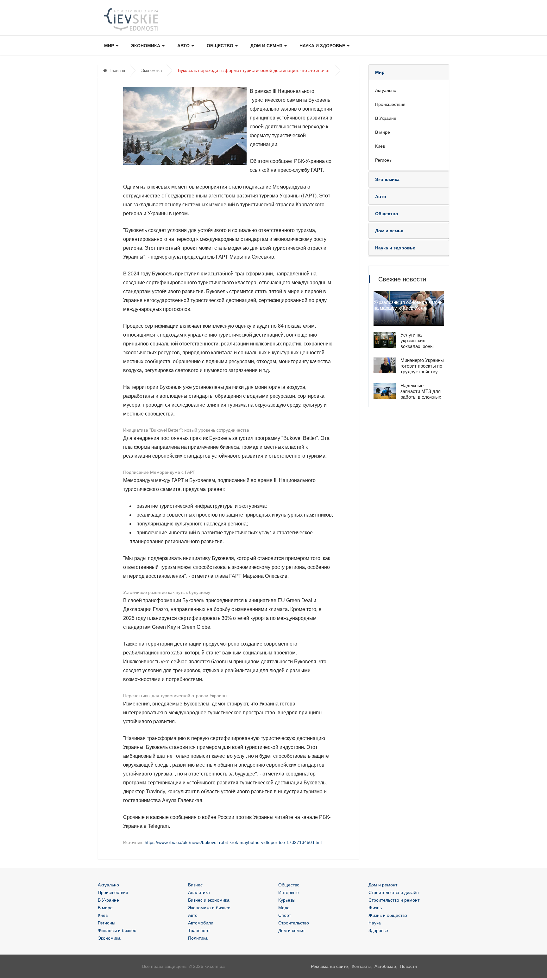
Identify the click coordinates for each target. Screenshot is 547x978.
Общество (220, 45)
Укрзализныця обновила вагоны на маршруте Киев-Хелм (408, 305)
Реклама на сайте (329, 966)
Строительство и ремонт (393, 900)
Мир (109, 45)
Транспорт (199, 930)
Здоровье (378, 930)
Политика (198, 938)
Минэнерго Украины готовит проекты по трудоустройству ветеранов (422, 368)
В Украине (385, 118)
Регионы (384, 160)
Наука (374, 922)
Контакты (361, 966)
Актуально (385, 90)
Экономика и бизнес (209, 907)
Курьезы (286, 900)
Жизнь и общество (387, 915)
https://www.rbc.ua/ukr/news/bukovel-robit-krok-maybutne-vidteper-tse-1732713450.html (233, 842)
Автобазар (385, 966)
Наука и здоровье (322, 45)
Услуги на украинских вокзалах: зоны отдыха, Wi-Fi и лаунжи (417, 346)
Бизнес (195, 884)
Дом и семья (266, 45)
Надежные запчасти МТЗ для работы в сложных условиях (420, 394)
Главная (117, 70)
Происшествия (390, 104)
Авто (183, 45)
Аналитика (199, 892)
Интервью (288, 892)
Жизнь (375, 907)
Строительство (293, 922)
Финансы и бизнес (117, 930)
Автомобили (200, 922)
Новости (408, 966)
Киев (380, 146)
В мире (382, 132)
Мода (284, 907)
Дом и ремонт (382, 884)
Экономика (145, 45)
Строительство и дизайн (393, 892)
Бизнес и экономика (208, 900)
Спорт (284, 915)
